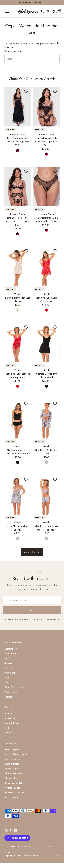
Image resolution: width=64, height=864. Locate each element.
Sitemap (8, 696)
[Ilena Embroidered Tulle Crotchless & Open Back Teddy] (46, 107)
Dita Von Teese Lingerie (15, 754)
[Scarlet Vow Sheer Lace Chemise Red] (46, 266)
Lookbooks (9, 732)
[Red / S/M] (46, 310)
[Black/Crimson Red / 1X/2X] (46, 230)
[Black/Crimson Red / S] (17, 150)
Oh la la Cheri (11, 778)
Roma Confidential (13, 783)
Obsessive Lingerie (13, 773)
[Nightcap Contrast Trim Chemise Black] (46, 342)
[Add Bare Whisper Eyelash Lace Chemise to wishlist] (26, 250)
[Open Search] (42, 11)
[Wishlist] (53, 11)
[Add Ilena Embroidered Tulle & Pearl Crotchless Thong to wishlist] (55, 171)
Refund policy (9, 846)
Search (7, 682)
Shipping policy (49, 846)
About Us (8, 713)
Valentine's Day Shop (14, 792)
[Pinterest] (10, 831)
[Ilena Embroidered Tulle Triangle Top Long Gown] (17, 107)
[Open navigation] (7, 11)
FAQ (6, 677)
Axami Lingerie (11, 749)
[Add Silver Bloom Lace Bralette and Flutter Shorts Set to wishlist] (55, 479)
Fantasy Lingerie (12, 759)
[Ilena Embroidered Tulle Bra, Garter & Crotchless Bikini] (17, 186)
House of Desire (11, 763)
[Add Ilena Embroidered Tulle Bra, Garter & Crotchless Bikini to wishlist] (26, 171)
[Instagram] (6, 831)
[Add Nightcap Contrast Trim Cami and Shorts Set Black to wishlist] (26, 403)
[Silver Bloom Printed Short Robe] (46, 419)
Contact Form (10, 648)
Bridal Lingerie (11, 797)
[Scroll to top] (57, 855)
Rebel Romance (30, 855)
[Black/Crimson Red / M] (17, 234)
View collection (32, 551)
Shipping (8, 663)
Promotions (9, 672)
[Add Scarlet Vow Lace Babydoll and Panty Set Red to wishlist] (26, 327)
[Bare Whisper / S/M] (17, 310)
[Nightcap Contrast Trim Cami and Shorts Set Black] (17, 419)
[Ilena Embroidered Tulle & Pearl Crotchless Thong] (46, 186)
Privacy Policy (11, 692)
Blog (6, 727)
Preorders (9, 668)
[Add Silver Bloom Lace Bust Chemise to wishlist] (26, 479)
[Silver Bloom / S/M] (46, 462)
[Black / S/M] (46, 386)
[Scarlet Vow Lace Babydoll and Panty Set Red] (17, 342)
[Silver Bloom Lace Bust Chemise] (17, 495)
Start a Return (10, 653)
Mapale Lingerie (12, 768)
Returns (7, 658)
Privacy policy (22, 846)
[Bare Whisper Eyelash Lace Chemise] (17, 266)
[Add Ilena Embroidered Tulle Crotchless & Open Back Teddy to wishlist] (55, 91)
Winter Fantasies (12, 787)
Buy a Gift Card (11, 723)
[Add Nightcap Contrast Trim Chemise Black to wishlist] (55, 327)
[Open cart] (58, 11)
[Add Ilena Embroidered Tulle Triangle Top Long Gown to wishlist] (26, 91)
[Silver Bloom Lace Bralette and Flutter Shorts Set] (46, 495)
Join (32, 610)
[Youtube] (15, 831)
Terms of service (35, 846)
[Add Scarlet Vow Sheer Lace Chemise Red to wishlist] (55, 250)
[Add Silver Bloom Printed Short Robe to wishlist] (55, 403)
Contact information (11, 852)
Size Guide (9, 718)
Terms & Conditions (13, 687)
